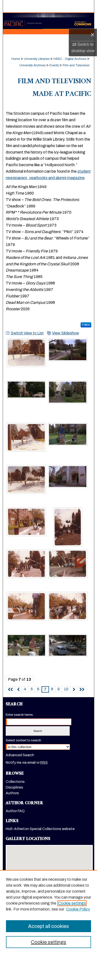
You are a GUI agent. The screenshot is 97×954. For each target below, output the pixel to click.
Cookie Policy (78, 909)
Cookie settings (72, 903)
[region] (48, 912)
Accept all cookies (48, 926)
